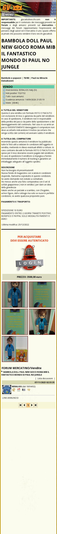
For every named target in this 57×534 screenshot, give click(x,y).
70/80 (26, 78)
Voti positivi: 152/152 (15, 93)
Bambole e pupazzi (11, 78)
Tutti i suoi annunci (15, 96)
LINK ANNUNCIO (10, 397)
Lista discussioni (45, 378)
